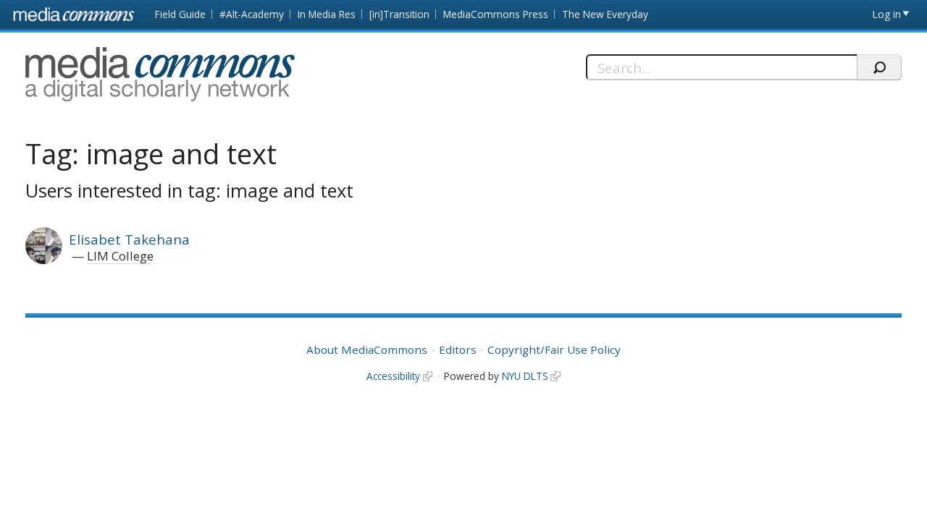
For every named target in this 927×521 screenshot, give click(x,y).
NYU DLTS (525, 376)
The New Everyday (605, 14)
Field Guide (180, 14)
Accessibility (393, 376)
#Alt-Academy (251, 14)
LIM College (120, 255)
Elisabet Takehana (129, 239)
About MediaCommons (366, 349)
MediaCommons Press (495, 14)
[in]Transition (399, 14)
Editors (458, 349)
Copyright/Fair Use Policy (554, 349)
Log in (887, 14)
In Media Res (327, 14)
